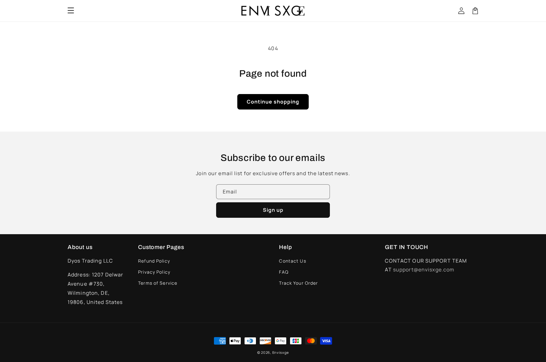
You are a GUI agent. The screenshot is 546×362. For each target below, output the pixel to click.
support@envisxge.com (423, 269)
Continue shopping (273, 101)
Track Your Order (298, 283)
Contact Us (292, 261)
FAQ (283, 272)
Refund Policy (154, 261)
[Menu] (71, 11)
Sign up (273, 209)
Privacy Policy (154, 272)
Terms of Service (157, 283)
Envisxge (280, 352)
